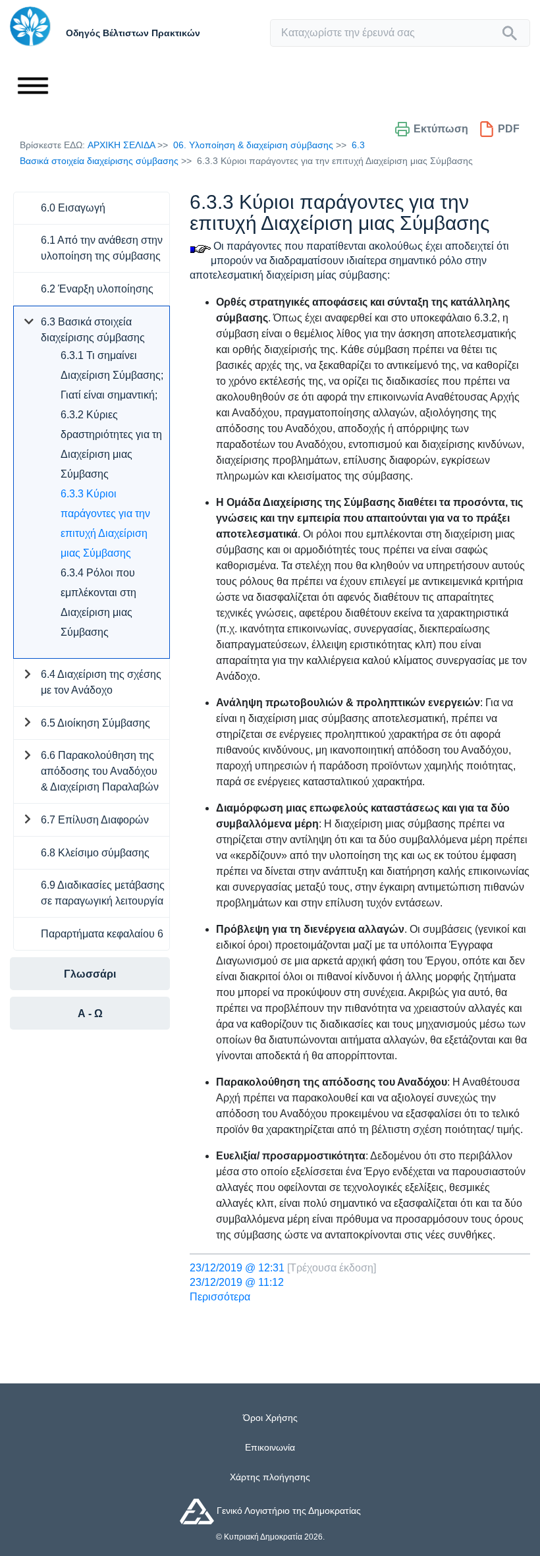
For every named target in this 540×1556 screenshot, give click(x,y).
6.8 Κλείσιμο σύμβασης (95, 852)
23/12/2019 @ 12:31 (237, 1267)
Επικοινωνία (270, 1447)
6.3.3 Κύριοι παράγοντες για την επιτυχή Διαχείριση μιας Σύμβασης (105, 523)
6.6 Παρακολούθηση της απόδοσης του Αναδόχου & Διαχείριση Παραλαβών (100, 771)
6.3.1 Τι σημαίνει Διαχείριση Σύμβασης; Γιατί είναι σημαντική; (112, 375)
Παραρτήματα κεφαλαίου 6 (102, 933)
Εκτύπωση (441, 128)
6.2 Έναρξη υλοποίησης (97, 288)
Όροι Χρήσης (270, 1417)
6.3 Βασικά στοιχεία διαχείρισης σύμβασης (93, 329)
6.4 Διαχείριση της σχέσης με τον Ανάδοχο (101, 682)
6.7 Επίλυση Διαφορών (95, 819)
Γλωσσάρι (90, 974)
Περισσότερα (220, 1296)
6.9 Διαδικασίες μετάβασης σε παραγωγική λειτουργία (103, 892)
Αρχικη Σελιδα (121, 145)
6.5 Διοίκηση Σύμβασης (95, 723)
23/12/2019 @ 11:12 (237, 1282)
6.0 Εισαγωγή (73, 207)
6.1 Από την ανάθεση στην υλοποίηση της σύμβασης (102, 248)
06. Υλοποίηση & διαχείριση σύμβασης (253, 145)
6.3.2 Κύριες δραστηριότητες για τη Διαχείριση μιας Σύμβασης (111, 444)
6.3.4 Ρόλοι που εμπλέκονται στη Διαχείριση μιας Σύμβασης (98, 602)
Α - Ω (90, 1013)
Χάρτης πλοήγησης (270, 1477)
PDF (509, 128)
